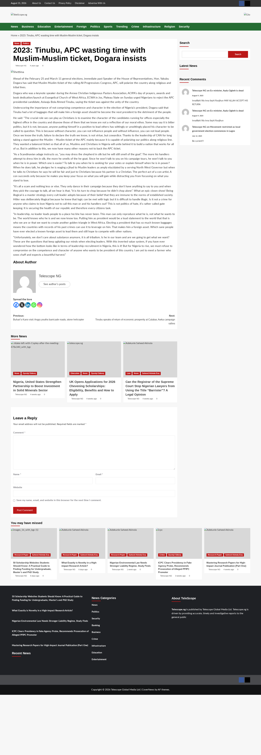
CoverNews (148, 689)
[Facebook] (16, 305)
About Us (36, 3)
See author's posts (55, 284)
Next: (135, 319)
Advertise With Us (96, 3)
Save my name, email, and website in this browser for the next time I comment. (58, 500)
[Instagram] (39, 305)
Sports (108, 26)
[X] (22, 305)
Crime (135, 26)
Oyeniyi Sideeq (29, 373)
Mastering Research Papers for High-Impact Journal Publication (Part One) (50, 645)
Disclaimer (80, 3)
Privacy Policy (65, 3)
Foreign (82, 26)
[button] (248, 26)
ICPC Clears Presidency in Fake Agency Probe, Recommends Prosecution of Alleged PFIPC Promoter (50, 633)
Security (184, 26)
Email (99, 474)
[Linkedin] (28, 305)
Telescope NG (20, 66)
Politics (95, 26)
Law (128, 373)
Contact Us (50, 3)
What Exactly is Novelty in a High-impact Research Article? (42, 610)
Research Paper (21, 555)
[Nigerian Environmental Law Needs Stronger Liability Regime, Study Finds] (131, 543)
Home (14, 35)
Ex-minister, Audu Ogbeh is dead (227, 91)
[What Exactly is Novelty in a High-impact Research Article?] (82, 543)
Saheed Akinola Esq (150, 373)
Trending (122, 26)
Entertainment (64, 26)
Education (44, 26)
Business (28, 26)
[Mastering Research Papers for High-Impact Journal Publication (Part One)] (227, 543)
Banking (96, 625)
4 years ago (34, 66)
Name (17, 474)
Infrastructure (152, 26)
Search (185, 42)
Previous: (48, 317)
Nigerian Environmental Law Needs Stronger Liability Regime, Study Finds (50, 621)
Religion (169, 26)
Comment (19, 432)
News (14, 26)
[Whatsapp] (33, 305)
